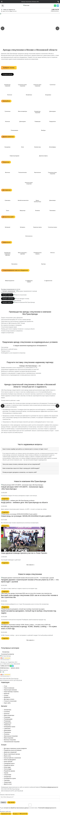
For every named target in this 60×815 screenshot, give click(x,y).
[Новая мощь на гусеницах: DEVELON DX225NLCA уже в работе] (19, 514)
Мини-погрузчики (8, 738)
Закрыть (3, 802)
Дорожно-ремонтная (8, 136)
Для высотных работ (8, 216)
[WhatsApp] (55, 6)
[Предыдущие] (2, 406)
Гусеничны (7, 711)
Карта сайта (7, 703)
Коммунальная (7, 242)
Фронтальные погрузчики (11, 736)
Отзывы (6, 695)
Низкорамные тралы (9, 726)
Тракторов (7, 780)
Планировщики (8, 719)
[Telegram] (58, 6)
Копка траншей (8, 761)
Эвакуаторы (7, 724)
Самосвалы (7, 728)
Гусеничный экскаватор (7, 654)
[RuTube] (1, 672)
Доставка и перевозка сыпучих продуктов (15, 748)
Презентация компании (10, 689)
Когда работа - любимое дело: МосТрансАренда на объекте (24, 502)
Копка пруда (7, 767)
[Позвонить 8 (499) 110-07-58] (58, 1)
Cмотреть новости (7, 295)
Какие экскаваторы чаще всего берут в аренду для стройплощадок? (21, 468)
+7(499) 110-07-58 (5, 665)
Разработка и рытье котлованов (12, 750)
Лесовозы (6, 734)
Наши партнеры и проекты (11, 691)
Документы (7, 697)
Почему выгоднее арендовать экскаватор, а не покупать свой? (20, 472)
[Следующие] (57, 406)
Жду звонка (11, 802)
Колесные (6, 713)
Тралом (6, 772)
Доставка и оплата (9, 699)
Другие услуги (8, 784)
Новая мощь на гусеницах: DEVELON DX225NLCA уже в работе (26, 516)
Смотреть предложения (8, 291)
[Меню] (1, 1)
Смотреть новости (7, 302)
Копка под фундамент (10, 759)
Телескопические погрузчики (11, 741)
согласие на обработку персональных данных (16, 807)
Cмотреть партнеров (8, 298)
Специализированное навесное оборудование (15, 270)
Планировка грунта (9, 763)
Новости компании (9, 688)
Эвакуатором (7, 782)
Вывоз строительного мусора (12, 754)
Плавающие (7, 721)
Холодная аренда (7, 74)
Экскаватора (7, 776)
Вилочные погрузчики (10, 739)
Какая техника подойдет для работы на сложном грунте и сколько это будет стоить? (25, 449)
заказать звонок (15, 668)
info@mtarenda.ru (55, 11)
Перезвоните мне (6, 813)
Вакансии (6, 693)
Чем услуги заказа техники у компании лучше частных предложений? (21, 464)
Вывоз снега (7, 756)
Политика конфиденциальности (49, 787)
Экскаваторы (5, 652)
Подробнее (5, 498)
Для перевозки (7, 190)
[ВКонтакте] (4, 672)
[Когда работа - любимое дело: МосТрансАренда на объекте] (17, 500)
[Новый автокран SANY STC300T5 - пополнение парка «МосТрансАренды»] (22, 485)
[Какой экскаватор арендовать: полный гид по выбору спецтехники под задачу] (22, 609)
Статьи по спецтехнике (10, 701)
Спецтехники (7, 774)
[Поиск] (2, 5)
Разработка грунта (9, 765)
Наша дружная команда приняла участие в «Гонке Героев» (24, 553)
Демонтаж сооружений (10, 752)
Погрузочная (6, 162)
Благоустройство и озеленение (12, 757)
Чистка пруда (7, 769)
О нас (5, 686)
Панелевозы (7, 732)
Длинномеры (7, 730)
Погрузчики (7, 717)
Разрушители (7, 723)
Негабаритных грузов (10, 778)
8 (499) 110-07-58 (55, 9)
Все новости (30, 564)
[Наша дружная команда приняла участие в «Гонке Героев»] (23, 551)
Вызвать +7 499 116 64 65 (20, 813)
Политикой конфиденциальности (47, 807)
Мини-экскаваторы (9, 715)
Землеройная (6, 101)
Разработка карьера (9, 771)
